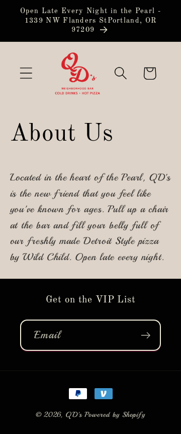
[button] (26, 73)
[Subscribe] (145, 335)
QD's (73, 414)
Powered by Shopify (114, 414)
